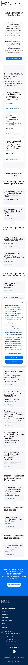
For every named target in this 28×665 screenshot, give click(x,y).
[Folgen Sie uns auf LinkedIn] (14, 651)
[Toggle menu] (25, 4)
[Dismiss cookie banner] (22, 302)
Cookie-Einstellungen (14, 353)
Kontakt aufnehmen (14, 58)
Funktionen (4, 614)
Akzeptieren (14, 357)
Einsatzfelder (5, 617)
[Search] (19, 3)
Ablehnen (14, 361)
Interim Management (8, 608)
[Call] (16, 3)
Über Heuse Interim (7, 620)
